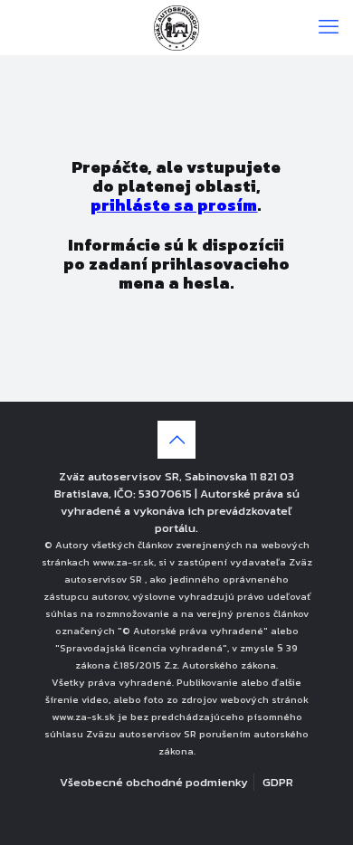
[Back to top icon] (176, 440)
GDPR (277, 782)
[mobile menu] (328, 27)
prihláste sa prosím (174, 205)
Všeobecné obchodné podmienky (154, 782)
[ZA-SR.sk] (176, 27)
